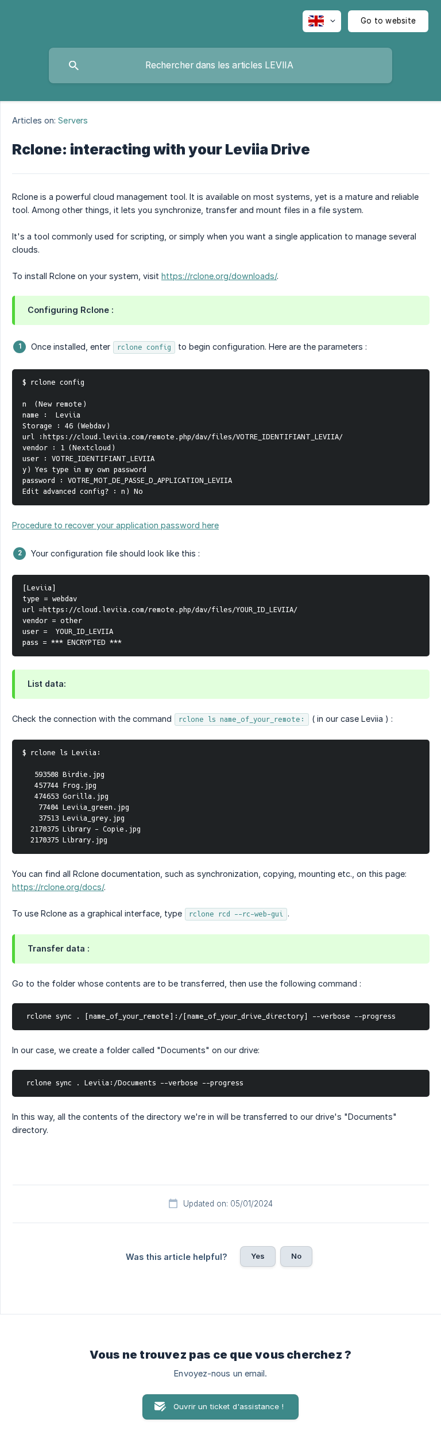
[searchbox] (220, 65)
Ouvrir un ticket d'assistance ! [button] (228, 1406)
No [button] (296, 1255)
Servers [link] (73, 120)
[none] (322, 21)
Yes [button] (258, 1255)
